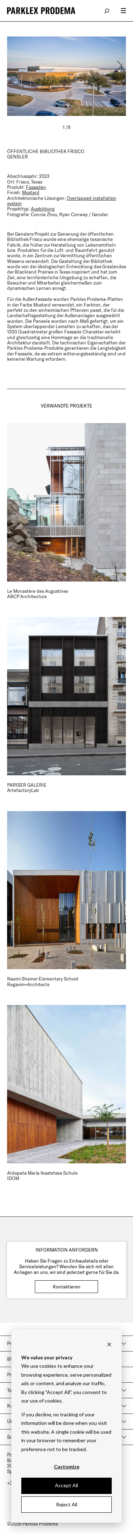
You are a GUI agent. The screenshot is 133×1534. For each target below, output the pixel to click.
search (107, 10)
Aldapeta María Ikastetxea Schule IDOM (42, 1175)
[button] (119, 65)
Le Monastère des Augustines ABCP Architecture (37, 593)
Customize (66, 1466)
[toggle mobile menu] (123, 10)
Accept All (66, 1485)
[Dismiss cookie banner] (109, 1343)
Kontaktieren (67, 1286)
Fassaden (36, 187)
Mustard (30, 192)
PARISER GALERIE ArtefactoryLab (26, 787)
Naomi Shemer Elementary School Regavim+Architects (42, 981)
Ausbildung (43, 209)
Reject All (66, 1504)
